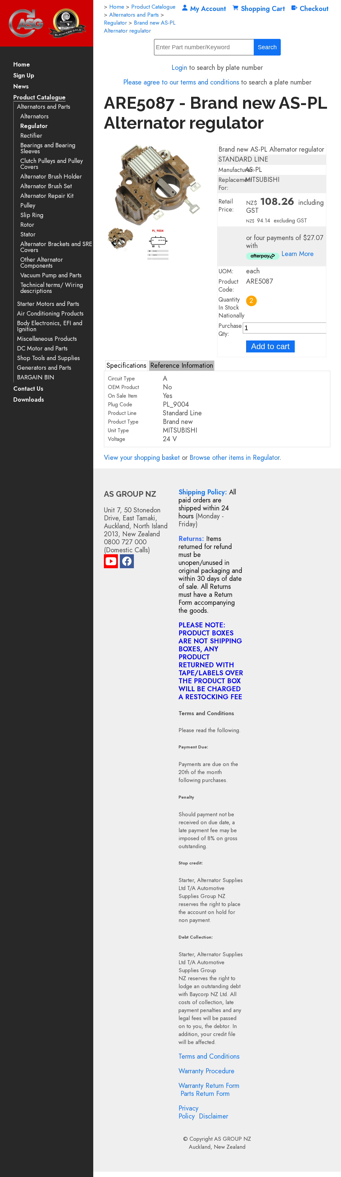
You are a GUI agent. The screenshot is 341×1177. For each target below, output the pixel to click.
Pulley (27, 205)
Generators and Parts (44, 368)
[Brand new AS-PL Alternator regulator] (158, 223)
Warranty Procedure (206, 1071)
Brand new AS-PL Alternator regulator (139, 27)
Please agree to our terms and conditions (181, 82)
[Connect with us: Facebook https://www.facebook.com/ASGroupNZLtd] (127, 563)
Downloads (28, 400)
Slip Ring (31, 215)
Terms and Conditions (208, 1056)
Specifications (126, 365)
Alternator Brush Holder (51, 177)
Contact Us (28, 389)
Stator (28, 234)
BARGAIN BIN (35, 377)
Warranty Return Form (208, 1086)
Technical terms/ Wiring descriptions (51, 288)
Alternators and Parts (43, 107)
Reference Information (181, 365)
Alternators (34, 116)
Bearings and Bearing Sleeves (47, 148)
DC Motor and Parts (42, 348)
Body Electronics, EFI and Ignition (49, 326)
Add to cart (270, 346)
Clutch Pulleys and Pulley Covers (51, 164)
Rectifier (31, 136)
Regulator (34, 126)
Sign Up (23, 75)
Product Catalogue (39, 97)
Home (21, 65)
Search (267, 47)
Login (179, 67)
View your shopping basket (142, 457)
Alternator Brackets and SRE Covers (56, 247)
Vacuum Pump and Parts (51, 275)
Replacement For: (235, 184)
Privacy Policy (188, 1112)
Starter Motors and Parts (48, 304)
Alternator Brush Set (46, 186)
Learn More (297, 254)
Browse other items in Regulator (234, 457)
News (21, 86)
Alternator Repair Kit (47, 196)
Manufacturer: (236, 170)
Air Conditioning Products (50, 314)
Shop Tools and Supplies (48, 358)
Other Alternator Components (41, 263)
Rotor (27, 225)
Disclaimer (213, 1116)
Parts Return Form (205, 1094)
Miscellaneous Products (47, 339)
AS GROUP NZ (232, 1139)
